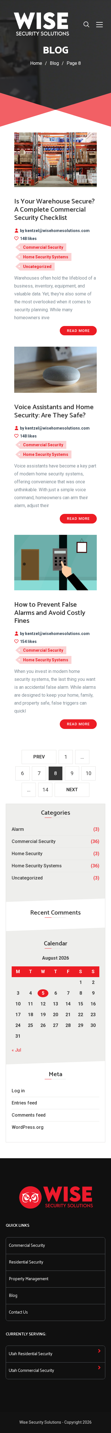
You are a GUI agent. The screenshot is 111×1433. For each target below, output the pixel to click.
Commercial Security (34, 841)
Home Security (27, 853)
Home (36, 63)
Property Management (28, 1279)
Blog (13, 1295)
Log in (18, 1090)
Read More (78, 331)
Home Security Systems (37, 865)
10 (88, 773)
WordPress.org (28, 1127)
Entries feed (24, 1103)
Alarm (18, 829)
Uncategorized (27, 878)
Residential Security (26, 1262)
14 (45, 790)
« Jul (16, 1050)
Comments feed (29, 1115)
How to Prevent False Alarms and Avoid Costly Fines (49, 613)
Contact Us (18, 1312)
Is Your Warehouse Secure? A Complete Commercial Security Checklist (54, 210)
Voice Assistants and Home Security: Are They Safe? (54, 411)
